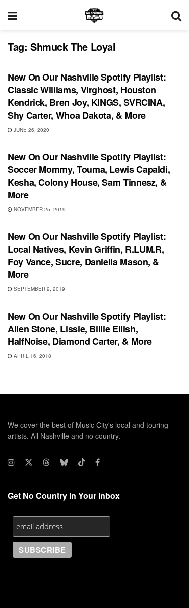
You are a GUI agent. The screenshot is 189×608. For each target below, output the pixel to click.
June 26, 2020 (30, 129)
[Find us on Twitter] (29, 462)
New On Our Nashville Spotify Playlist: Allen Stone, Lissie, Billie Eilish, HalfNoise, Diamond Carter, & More (87, 329)
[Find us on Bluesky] (64, 462)
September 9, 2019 (38, 288)
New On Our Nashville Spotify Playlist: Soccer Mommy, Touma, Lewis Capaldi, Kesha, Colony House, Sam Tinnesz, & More (89, 175)
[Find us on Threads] (46, 462)
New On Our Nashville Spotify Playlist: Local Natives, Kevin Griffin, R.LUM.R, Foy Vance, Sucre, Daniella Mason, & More (87, 255)
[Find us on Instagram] (11, 462)
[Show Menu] (12, 15)
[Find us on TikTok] (81, 462)
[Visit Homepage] (94, 15)
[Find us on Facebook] (97, 462)
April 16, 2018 (31, 355)
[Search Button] (176, 15)
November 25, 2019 (39, 209)
